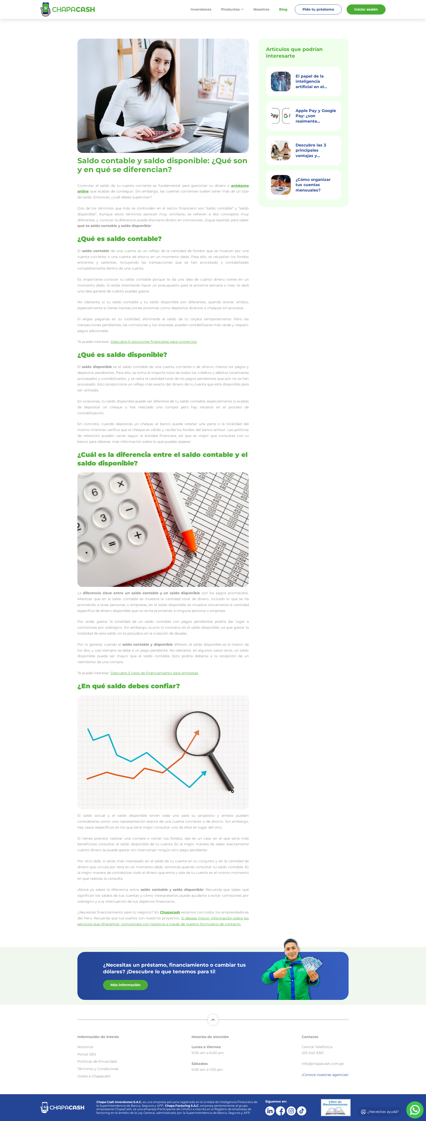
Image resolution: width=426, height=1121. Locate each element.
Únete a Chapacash (93, 1076)
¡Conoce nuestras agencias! (325, 1075)
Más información (125, 985)
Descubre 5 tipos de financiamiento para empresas (154, 673)
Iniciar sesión (366, 9)
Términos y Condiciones (98, 1069)
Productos (230, 9)
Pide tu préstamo (318, 9)
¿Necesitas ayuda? (382, 1111)
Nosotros (261, 9)
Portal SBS (86, 1054)
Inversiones (201, 9)
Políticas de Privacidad (97, 1061)
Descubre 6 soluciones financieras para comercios (154, 341)
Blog (283, 9)
